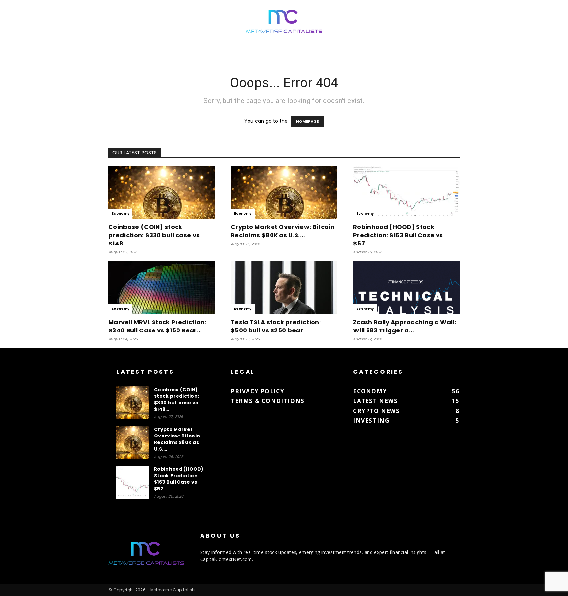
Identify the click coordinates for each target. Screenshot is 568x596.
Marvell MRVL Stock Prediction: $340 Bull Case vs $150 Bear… (157, 326)
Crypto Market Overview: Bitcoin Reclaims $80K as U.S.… (283, 231)
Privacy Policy (257, 391)
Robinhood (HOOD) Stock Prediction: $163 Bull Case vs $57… (398, 235)
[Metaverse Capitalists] (284, 22)
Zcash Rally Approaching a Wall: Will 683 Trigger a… (404, 326)
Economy (120, 213)
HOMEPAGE (307, 121)
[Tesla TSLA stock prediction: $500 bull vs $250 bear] (284, 287)
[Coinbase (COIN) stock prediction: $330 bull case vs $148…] (161, 192)
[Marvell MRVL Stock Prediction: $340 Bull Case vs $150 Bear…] (161, 287)
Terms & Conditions (268, 401)
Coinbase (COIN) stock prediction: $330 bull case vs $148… (154, 235)
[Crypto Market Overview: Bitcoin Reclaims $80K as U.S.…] (284, 192)
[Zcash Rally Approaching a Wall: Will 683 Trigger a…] (406, 287)
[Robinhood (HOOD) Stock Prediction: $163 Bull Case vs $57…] (406, 192)
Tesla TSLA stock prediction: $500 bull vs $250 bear (276, 326)
